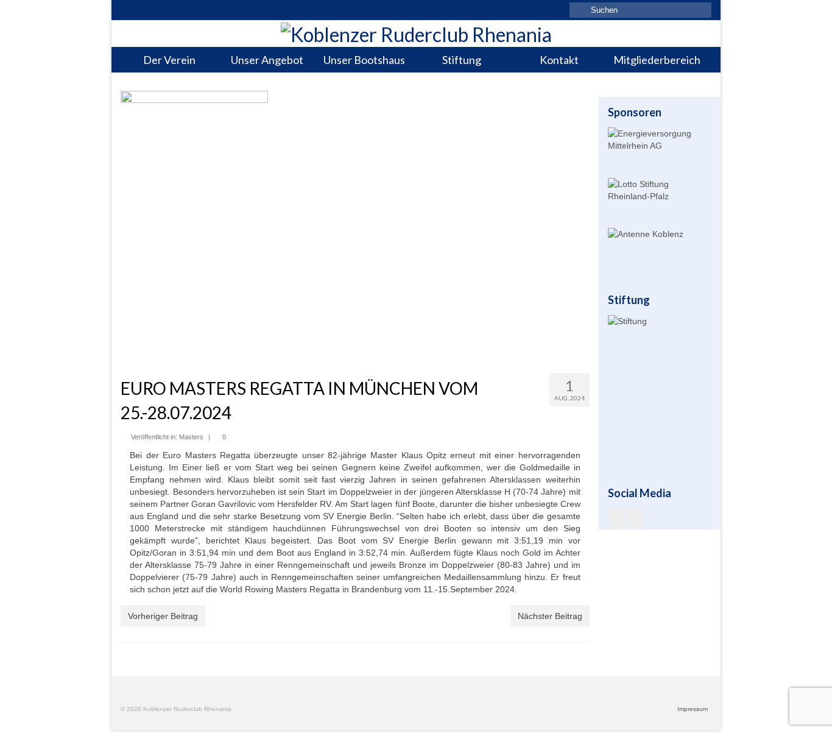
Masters (191, 437)
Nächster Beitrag (550, 616)
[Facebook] (617, 517)
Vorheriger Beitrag (163, 616)
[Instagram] (634, 517)
